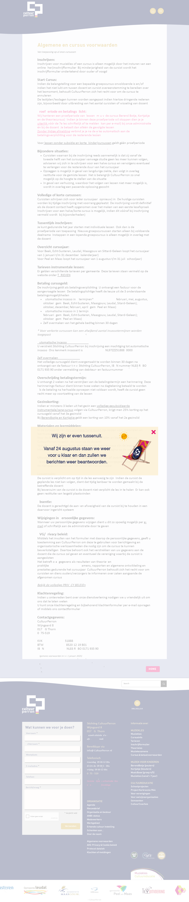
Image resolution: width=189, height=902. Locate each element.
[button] (153, 432)
